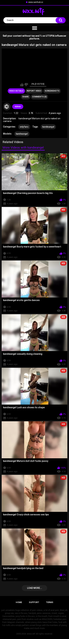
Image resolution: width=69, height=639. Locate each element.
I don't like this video (26, 84)
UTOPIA (50, 35)
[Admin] (7, 106)
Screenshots (52, 91)
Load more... (34, 588)
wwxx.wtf (31, 634)
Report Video (34, 91)
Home (19, 602)
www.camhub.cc (35, 2)
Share (25, 97)
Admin (18, 106)
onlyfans (24, 127)
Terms (49, 602)
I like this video (22, 84)
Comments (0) (39, 97)
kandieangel (48, 127)
